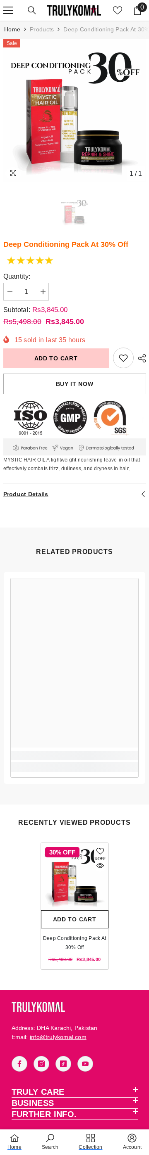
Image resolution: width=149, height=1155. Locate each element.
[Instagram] (41, 1064)
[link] (123, 358)
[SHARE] (140, 358)
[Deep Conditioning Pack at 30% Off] (74, 876)
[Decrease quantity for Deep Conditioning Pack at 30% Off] (9, 292)
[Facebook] (19, 1064)
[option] (74, 110)
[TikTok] (63, 1064)
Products (42, 29)
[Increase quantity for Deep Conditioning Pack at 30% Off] (42, 292)
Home (12, 29)
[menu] (8, 10)
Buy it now (75, 384)
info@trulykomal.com (58, 1037)
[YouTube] (85, 1064)
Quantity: (17, 276)
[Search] (32, 10)
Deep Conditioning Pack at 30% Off (74, 942)
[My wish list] (117, 10)
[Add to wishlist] (100, 851)
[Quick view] (100, 865)
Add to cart (56, 358)
